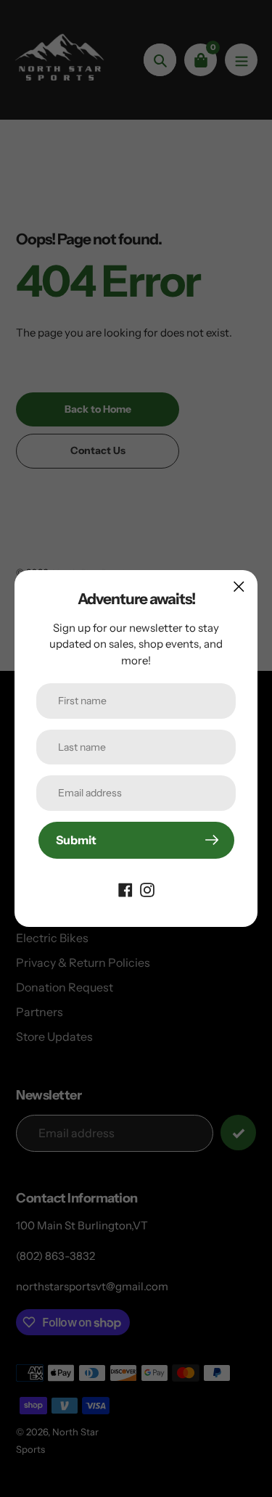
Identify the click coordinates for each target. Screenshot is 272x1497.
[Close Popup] (239, 586)
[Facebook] (125, 889)
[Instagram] (147, 889)
